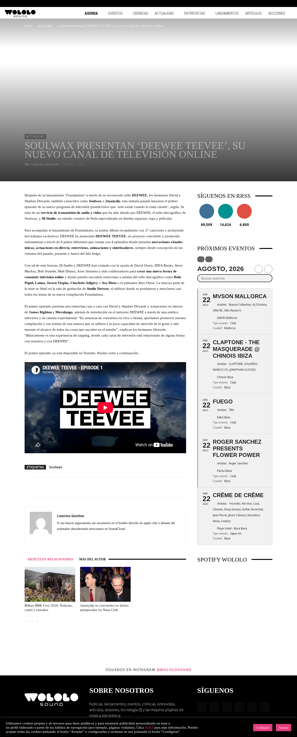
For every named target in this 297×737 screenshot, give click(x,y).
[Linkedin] (265, 3)
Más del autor (92, 559)
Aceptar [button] (283, 727)
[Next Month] (268, 269)
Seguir (206, 205)
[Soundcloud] (69, 537)
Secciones (276, 13)
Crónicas (140, 13)
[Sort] (209, 259)
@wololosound (174, 669)
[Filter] (200, 259)
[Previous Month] (259, 269)
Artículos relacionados (50, 559)
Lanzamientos (227, 13)
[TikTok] (281, 3)
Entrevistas (194, 13)
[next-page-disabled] (35, 619)
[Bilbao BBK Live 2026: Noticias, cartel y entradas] (50, 584)
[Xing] (77, 537)
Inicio (28, 25)
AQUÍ (149, 727)
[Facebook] (250, 3)
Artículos (253, 13)
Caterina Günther (45, 164)
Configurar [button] (263, 727)
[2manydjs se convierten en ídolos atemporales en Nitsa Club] (105, 584)
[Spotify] (273, 3)
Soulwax (55, 467)
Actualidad (164, 13)
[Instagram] (258, 3)
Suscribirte (244, 205)
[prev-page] (27, 619)
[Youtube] (288, 3)
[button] (243, 3)
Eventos (115, 13)
